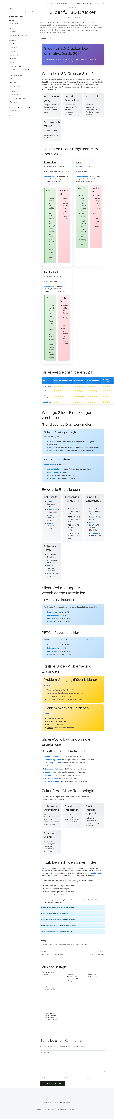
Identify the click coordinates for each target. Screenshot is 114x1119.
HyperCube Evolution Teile (21, 69)
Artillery (13, 51)
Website (88, 1077)
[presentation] (51, 977)
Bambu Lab (57, 276)
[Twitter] (100, 3)
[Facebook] (97, 3)
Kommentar (45, 1052)
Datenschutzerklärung (62, 1102)
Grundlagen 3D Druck (17, 98)
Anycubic (13, 47)
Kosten (46, 171)
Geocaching (14, 23)
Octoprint (13, 83)
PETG (70, 517)
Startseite (48, 3)
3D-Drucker (13, 41)
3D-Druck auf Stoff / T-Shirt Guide (51, 953)
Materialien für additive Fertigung (20, 107)
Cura (78, 162)
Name (43, 1077)
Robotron (13, 32)
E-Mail (66, 1077)
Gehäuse (50, 728)
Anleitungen (72, 7)
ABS (69, 525)
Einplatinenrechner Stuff (18, 35)
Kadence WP (73, 1109)
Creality (13, 59)
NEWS (11, 115)
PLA (69, 509)
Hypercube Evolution (17, 66)
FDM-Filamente (15, 110)
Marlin (12, 79)
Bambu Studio (51, 272)
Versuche (13, 102)
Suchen (11, 8)
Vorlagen (76, 3)
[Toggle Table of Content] (48, 38)
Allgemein (12, 91)
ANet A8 (13, 44)
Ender (12, 62)
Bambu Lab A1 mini (98, 953)
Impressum (47, 1102)
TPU (69, 533)
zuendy (68, 18)
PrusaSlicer (50, 162)
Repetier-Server (15, 86)
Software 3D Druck (15, 76)
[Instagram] (103, 3)
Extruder (71, 511)
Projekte (12, 29)
